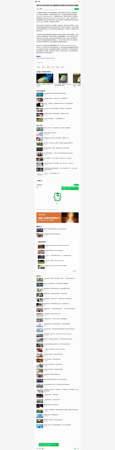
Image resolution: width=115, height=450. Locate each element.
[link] (40, 448)
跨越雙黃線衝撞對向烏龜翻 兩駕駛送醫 (45, 58)
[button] (37, 448)
